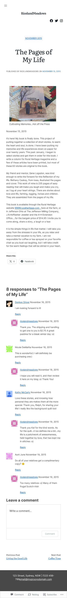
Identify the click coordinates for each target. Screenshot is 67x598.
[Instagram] (61, 21)
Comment (50, 533)
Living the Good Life (16, 558)
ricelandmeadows (29, 321)
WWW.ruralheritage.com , (28, 208)
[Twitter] (56, 21)
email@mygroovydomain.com (35, 579)
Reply (18, 314)
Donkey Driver (22, 302)
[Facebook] (51, 21)
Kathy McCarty (22, 392)
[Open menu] (5, 6)
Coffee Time (54, 558)
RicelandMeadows (33, 13)
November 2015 (33, 38)
